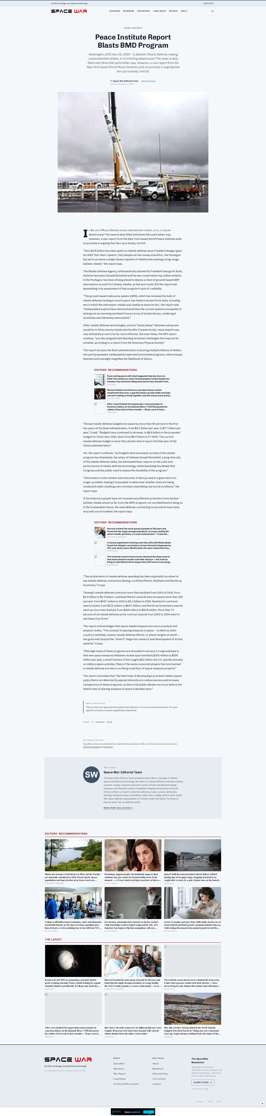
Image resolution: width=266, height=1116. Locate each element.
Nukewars (128, 11)
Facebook (100, 722)
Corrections (159, 1078)
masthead (108, 747)
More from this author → (118, 808)
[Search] (212, 11)
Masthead (158, 1068)
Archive (173, 11)
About (184, 11)
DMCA (219, 1101)
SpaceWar (114, 11)
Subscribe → (203, 1082)
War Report (143, 11)
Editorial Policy (160, 1073)
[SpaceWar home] (69, 11)
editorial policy (133, 802)
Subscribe (208, 3)
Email (109, 722)
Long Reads (159, 11)
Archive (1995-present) (125, 1084)
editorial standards (91, 747)
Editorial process (148, 81)
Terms (210, 1101)
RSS (207, 1089)
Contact (157, 1084)
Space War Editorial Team (125, 81)
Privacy (200, 1101)
